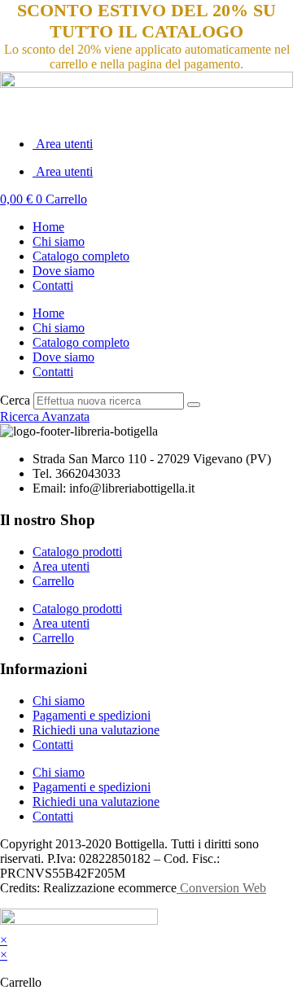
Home (48, 227)
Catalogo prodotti (77, 551)
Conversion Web (221, 888)
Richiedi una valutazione (96, 730)
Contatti (53, 285)
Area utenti (63, 144)
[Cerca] (193, 404)
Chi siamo (59, 241)
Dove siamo (63, 271)
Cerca (15, 400)
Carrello (53, 581)
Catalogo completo (81, 256)
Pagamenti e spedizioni (92, 715)
